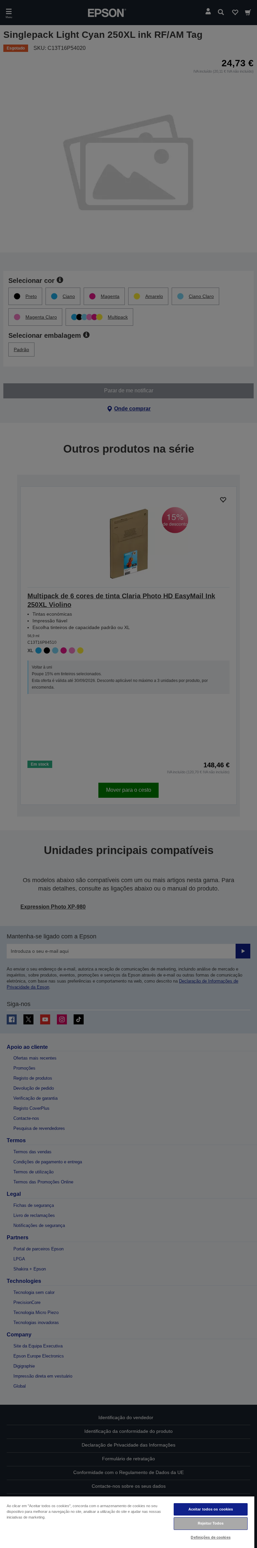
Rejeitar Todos (211, 1523)
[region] (127, 1522)
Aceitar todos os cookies (210, 1509)
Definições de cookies (210, 1537)
